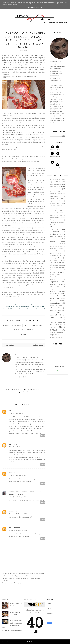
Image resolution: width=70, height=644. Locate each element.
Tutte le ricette (57, 328)
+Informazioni (33, 7)
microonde (61, 250)
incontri (60, 236)
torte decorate (57, 320)
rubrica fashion (55, 308)
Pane (59, 258)
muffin (54, 255)
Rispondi (43, 435)
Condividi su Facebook (13, 325)
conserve (52, 198)
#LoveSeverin (54, 179)
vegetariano (60, 332)
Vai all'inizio (62, 642)
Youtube (57, 167)
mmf (64, 253)
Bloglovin (52, 166)
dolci (52, 210)
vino (53, 337)
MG (16, 354)
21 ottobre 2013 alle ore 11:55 (17, 447)
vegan (51, 332)
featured (53, 222)
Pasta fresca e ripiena (58, 265)
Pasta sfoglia (55, 270)
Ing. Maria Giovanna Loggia (19, 641)
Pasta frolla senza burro (58, 267)
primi (59, 291)
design (61, 208)
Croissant (52, 208)
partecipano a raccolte (57, 260)
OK (42, 7)
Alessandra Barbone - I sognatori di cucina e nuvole (25, 493)
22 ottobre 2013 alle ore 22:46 (18, 514)
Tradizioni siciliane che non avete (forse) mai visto (57, 324)
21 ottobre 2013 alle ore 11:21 (17, 413)
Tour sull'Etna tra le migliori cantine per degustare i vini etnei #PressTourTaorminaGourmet (12, 625)
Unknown (13, 444)
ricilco (60, 305)
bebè (51, 191)
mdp (51, 248)
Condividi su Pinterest (24, 329)
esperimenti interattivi (58, 220)
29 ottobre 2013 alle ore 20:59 (18, 530)
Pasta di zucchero (59, 263)
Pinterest (58, 157)
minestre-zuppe (54, 253)
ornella (12, 473)
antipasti (57, 182)
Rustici (52, 310)
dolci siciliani (61, 217)
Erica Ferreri (15, 528)
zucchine (58, 337)
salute (54, 312)
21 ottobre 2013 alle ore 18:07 (17, 475)
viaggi (52, 335)
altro (63, 179)
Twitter (58, 149)
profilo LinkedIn (28, 374)
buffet (60, 193)
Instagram (52, 157)
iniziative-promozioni (56, 239)
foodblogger (62, 222)
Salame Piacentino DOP (33, 55)
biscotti (59, 191)
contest (52, 203)
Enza (11, 411)
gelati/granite (57, 224)
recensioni (53, 293)
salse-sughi (61, 310)
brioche (52, 193)
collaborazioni (54, 196)
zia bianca (13, 511)
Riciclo (52, 305)
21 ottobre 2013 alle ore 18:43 (17, 497)
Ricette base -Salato (57, 298)
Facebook (52, 149)
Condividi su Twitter (35, 325)
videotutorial (61, 335)
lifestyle (52, 241)
